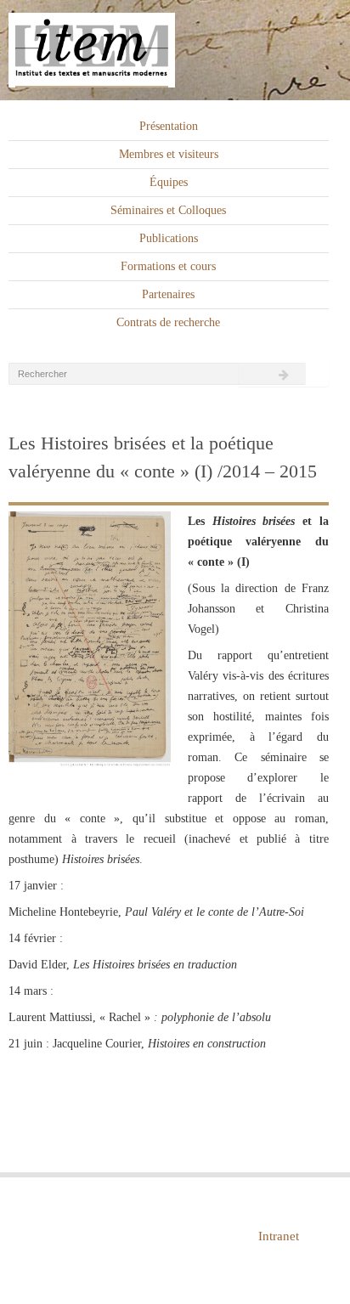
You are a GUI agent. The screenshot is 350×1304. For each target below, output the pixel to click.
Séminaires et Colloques (168, 210)
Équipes (169, 182)
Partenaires (168, 294)
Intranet (278, 1236)
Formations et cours (168, 266)
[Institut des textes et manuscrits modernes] (175, 50)
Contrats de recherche (168, 322)
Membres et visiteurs (168, 154)
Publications (168, 238)
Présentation (168, 126)
